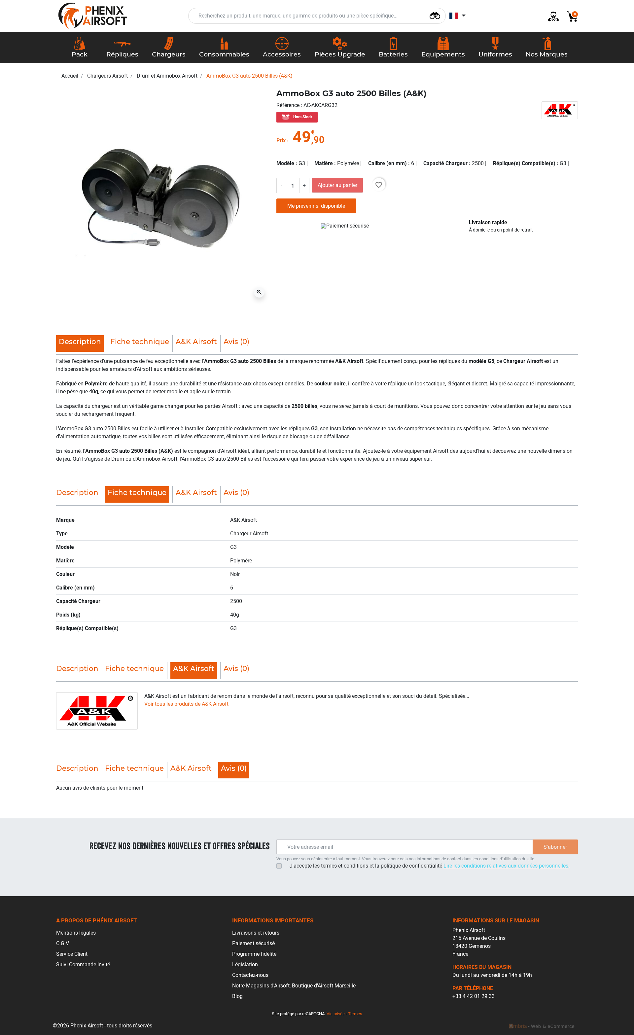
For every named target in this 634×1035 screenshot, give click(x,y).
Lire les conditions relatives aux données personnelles (505, 866)
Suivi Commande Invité (83, 964)
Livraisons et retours (255, 933)
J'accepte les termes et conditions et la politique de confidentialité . (430, 866)
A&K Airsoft (196, 341)
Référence (288, 105)
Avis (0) (236, 341)
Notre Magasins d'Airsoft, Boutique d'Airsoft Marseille (294, 985)
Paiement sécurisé (253, 943)
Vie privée (336, 1013)
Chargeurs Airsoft (107, 76)
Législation (245, 964)
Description (77, 492)
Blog (237, 996)
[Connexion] (551, 16)
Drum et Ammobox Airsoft (167, 76)
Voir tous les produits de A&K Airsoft (186, 704)
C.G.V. (63, 943)
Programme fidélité (254, 954)
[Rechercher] (435, 15)
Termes (355, 1013)
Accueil (69, 76)
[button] (570, 16)
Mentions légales (76, 933)
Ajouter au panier (337, 185)
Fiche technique (139, 341)
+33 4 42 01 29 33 (473, 996)
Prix (281, 140)
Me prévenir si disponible (316, 206)
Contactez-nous (250, 975)
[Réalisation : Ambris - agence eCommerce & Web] (542, 1026)
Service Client (72, 954)
